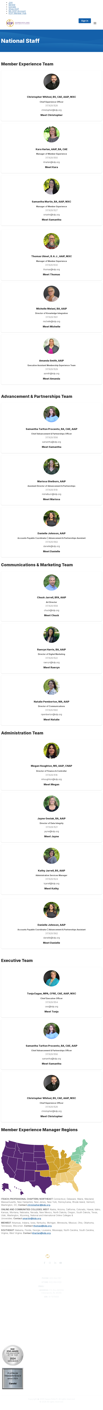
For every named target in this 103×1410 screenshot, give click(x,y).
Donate (12, 6)
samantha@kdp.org (51, 442)
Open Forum (51, 1329)
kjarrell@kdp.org (51, 883)
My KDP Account (17, 11)
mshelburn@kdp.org (51, 494)
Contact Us (51, 1305)
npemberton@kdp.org (51, 714)
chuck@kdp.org (51, 610)
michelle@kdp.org (51, 321)
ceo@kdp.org (51, 1006)
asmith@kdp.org (51, 373)
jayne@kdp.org (51, 831)
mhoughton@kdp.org (51, 779)
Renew (12, 4)
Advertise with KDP (51, 1313)
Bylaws (51, 1315)
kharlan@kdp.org (51, 162)
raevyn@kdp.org (52, 662)
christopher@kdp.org (51, 110)
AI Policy (51, 1341)
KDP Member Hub (17, 13)
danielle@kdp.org (51, 546)
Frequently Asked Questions (51, 1307)
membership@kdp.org (55, 1286)
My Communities (51, 1326)
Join (11, 2)
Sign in (84, 20)
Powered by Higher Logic (51, 1406)
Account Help (52, 1310)
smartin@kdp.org (51, 214)
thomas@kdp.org (51, 269)
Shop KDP (14, 9)
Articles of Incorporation (51, 1318)
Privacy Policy (51, 1337)
